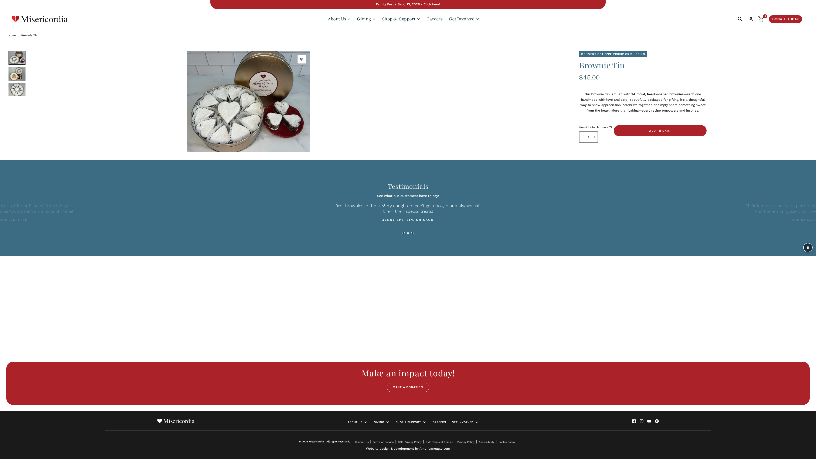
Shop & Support (408, 422)
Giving (379, 422)
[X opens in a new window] (657, 421)
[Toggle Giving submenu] (387, 422)
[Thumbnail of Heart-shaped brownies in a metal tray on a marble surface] (17, 89)
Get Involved (462, 422)
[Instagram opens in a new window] (641, 421)
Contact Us (362, 442)
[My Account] (750, 19)
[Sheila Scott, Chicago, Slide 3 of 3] (412, 233)
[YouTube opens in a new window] (649, 421)
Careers (434, 19)
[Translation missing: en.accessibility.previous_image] (187, 107)
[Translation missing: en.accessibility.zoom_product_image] (302, 59)
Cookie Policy (507, 442)
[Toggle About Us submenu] (366, 422)
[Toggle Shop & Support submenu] (424, 422)
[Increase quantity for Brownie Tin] (594, 137)
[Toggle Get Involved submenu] (477, 422)
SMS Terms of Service (439, 442)
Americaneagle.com (434, 448)
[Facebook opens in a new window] (634, 421)
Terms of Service (383, 442)
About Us (354, 422)
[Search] (740, 19)
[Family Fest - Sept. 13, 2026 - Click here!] (408, 4)
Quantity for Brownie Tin (596, 127)
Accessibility (486, 442)
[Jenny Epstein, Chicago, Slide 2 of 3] (408, 233)
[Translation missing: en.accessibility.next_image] (310, 107)
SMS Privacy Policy (410, 442)
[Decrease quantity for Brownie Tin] (582, 137)
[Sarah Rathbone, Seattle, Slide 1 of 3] (404, 233)
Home (12, 35)
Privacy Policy (466, 442)
